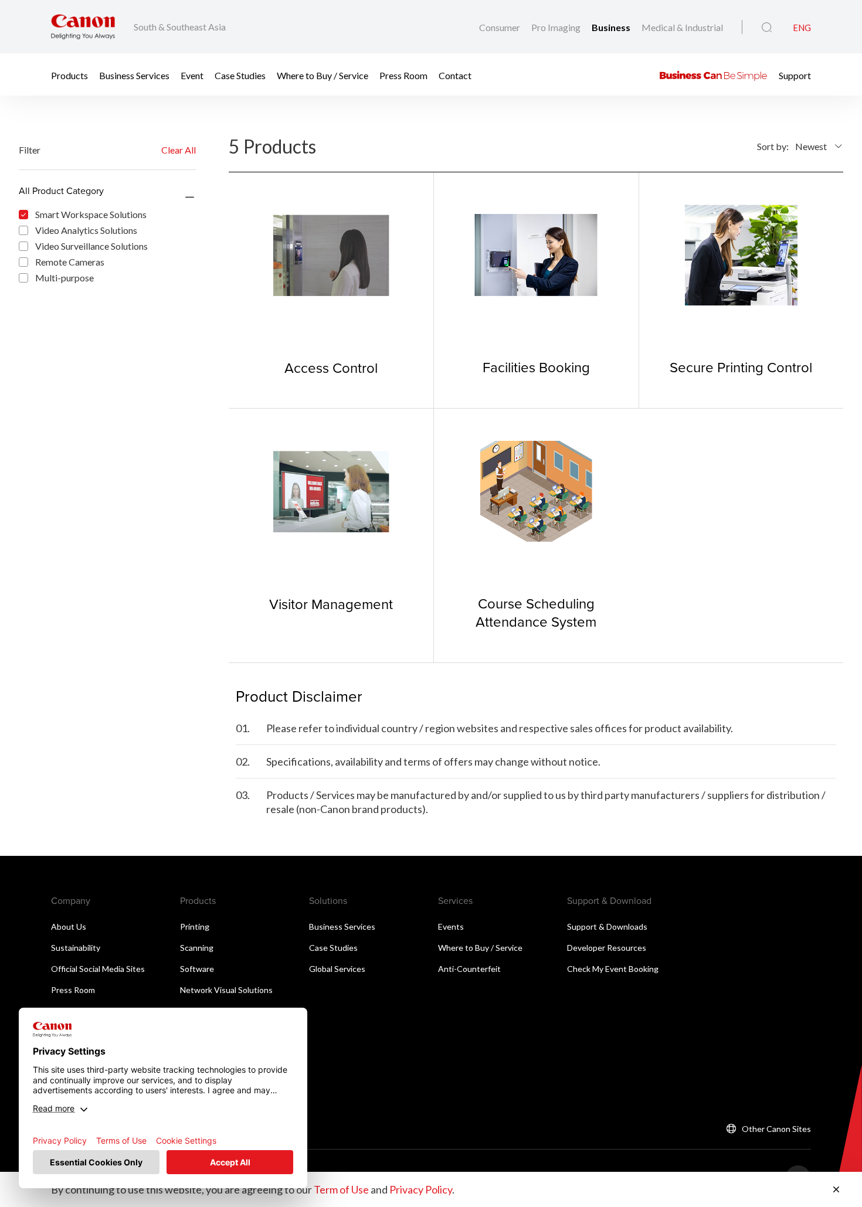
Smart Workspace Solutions (91, 214)
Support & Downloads (607, 926)
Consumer (500, 27)
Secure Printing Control (741, 367)
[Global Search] (766, 27)
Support (795, 74)
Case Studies (240, 74)
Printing (194, 926)
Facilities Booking (536, 367)
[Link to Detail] (331, 290)
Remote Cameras (69, 261)
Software (197, 969)
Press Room (403, 74)
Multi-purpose (64, 277)
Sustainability (75, 948)
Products (69, 74)
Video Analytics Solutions (86, 230)
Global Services (337, 969)
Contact (455, 74)
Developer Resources (606, 948)
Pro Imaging (556, 27)
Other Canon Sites (776, 1129)
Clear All (178, 149)
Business (612, 27)
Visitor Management (331, 604)
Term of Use (341, 1189)
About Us (68, 926)
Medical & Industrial (682, 27)
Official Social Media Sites (98, 969)
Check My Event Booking (613, 969)
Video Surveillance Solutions (91, 245)
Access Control (331, 368)
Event (192, 74)
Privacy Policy (420, 1189)
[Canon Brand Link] (83, 26)
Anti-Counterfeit (469, 969)
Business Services (134, 74)
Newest (811, 146)
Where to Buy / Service (322, 74)
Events (451, 926)
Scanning (196, 948)
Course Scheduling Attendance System (536, 612)
